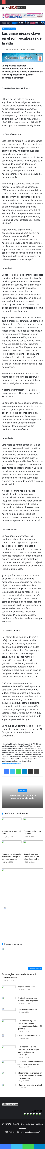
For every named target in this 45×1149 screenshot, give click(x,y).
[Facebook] (6, 771)
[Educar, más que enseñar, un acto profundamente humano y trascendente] (9, 1076)
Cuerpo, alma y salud (26, 987)
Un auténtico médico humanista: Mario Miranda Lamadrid (32, 856)
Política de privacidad (10, 1104)
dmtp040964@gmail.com (11, 763)
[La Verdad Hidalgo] (16, 7)
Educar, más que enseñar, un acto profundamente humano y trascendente (30, 1075)
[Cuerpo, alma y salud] (9, 990)
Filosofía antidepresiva (27, 1009)
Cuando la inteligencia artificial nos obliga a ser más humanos (11, 856)
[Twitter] (12, 771)
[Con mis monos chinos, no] (9, 1039)
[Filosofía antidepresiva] (9, 1013)
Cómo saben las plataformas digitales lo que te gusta (22, 796)
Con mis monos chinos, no (29, 1035)
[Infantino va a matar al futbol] (12, 823)
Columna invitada (9, 29)
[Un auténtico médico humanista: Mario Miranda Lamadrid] (33, 846)
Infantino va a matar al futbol (30, 1085)
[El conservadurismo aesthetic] (33, 823)
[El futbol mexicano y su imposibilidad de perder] (9, 1001)
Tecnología (22, 790)
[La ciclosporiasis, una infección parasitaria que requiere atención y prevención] (9, 1050)
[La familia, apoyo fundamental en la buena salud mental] (9, 1065)
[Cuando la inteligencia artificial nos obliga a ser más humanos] (12, 846)
